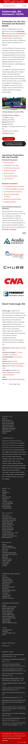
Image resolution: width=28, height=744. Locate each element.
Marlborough (20, 463)
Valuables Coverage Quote (8, 524)
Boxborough (5, 454)
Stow (14, 472)
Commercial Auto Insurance (13, 192)
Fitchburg (13, 456)
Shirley (12, 470)
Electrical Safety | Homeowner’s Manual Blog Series (13, 659)
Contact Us (15, 1)
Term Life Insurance (6, 595)
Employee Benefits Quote (7, 529)
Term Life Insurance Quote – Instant (10, 532)
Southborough (5, 472)
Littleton (9, 463)
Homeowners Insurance (7, 580)
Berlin (11, 452)
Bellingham (7, 452)
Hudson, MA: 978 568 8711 (8, 426)
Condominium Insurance (12, 168)
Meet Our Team (5, 498)
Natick (7, 467)
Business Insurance (10, 183)
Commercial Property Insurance (14, 186)
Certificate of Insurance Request (9, 547)
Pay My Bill (12, 2)
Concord (24, 454)
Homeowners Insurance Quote (9, 518)
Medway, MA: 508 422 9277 (8, 430)
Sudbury (17, 472)
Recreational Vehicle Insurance (8, 590)
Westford (23, 474)
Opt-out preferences (6, 431)
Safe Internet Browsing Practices (9, 697)
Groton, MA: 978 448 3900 (8, 423)
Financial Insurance (6, 591)
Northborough (16, 467)
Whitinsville (8, 476)
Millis (24, 465)
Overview (4, 490)
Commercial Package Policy (8, 616)
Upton (3, 474)
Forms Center (5, 555)
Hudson (13, 461)
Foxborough (18, 456)
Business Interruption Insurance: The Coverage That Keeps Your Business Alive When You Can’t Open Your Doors (14, 708)
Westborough (17, 474)
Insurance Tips (5, 563)
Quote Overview (5, 515)
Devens (3, 456)
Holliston (22, 458)
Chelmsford (15, 454)
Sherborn (9, 470)
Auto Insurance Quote (7, 516)
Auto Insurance (9, 163)
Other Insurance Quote (7, 537)
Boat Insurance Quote (7, 526)
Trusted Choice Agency (7, 501)
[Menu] (25, 5)
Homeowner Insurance (11, 165)
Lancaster (18, 461)
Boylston (10, 454)
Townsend (22, 472)
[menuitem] (22, 6)
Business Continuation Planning (9, 606)
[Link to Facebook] (19, 742)
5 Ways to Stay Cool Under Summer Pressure (12, 692)
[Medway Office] (14, 103)
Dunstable (8, 456)
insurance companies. (9, 229)
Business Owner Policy (7, 611)
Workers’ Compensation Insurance (9, 622)
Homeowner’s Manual (7, 559)
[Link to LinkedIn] (25, 742)
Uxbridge (7, 474)
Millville (3, 467)
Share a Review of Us (6, 506)
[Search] (22, 6)
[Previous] (23, 233)
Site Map (4, 634)
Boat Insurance (9, 173)
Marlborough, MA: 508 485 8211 (9, 428)
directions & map (8, 133)
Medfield (8, 465)
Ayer (3, 452)
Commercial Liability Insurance (14, 189)
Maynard (4, 465)
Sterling (10, 472)
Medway (13, 465)
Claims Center (5, 549)
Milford (20, 465)
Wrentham (7, 479)
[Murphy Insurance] (11, 6)
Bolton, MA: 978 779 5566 (8, 422)
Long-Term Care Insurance (8, 598)
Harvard (17, 458)
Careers (4, 495)
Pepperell (4, 470)
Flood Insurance (5, 585)
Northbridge (22, 467)
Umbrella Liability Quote (7, 523)
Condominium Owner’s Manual (9, 552)
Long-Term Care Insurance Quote (9, 536)
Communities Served (6, 497)
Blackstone (15, 452)
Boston (23, 452)
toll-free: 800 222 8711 (7, 420)
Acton (18, 449)
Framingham (5, 458)
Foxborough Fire (19, 363)
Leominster (4, 463)
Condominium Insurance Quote (9, 520)
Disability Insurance (6, 596)
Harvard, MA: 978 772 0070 (8, 425)
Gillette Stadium (15, 348)
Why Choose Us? (6, 492)
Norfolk (10, 467)
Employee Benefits (10, 202)
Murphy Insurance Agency (10, 115)
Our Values (4, 500)
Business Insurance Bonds (12, 199)
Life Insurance (8, 179)
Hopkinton (9, 461)
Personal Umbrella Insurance (8, 587)
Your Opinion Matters (7, 508)
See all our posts (5, 645)
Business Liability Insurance (8, 610)
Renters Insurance (10, 171)
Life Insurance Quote (6, 531)
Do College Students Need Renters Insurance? (12, 683)
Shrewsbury (17, 470)
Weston (4, 476)
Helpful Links (5, 557)
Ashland (22, 449)
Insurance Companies (7, 560)
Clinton (19, 454)
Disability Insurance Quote (8, 534)
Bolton (20, 452)
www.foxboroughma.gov (16, 379)
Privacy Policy (5, 631)
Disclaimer (4, 433)
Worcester (13, 476)
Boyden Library (12, 361)
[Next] (25, 233)
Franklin (10, 458)
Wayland (12, 474)
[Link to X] (21, 742)
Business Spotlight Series (7, 546)
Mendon (17, 465)
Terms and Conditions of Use (8, 633)
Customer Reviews (6, 505)
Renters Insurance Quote (7, 521)
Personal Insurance (9, 160)
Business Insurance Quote (8, 528)
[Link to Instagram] (23, 742)
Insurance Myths (5, 562)
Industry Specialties (6, 621)
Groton (13, 458)
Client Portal (20, 2)
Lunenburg (14, 463)
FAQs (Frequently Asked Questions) (10, 554)
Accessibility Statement (7, 629)
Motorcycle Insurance (11, 176)
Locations (4, 493)
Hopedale (4, 461)
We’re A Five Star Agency (7, 503)
